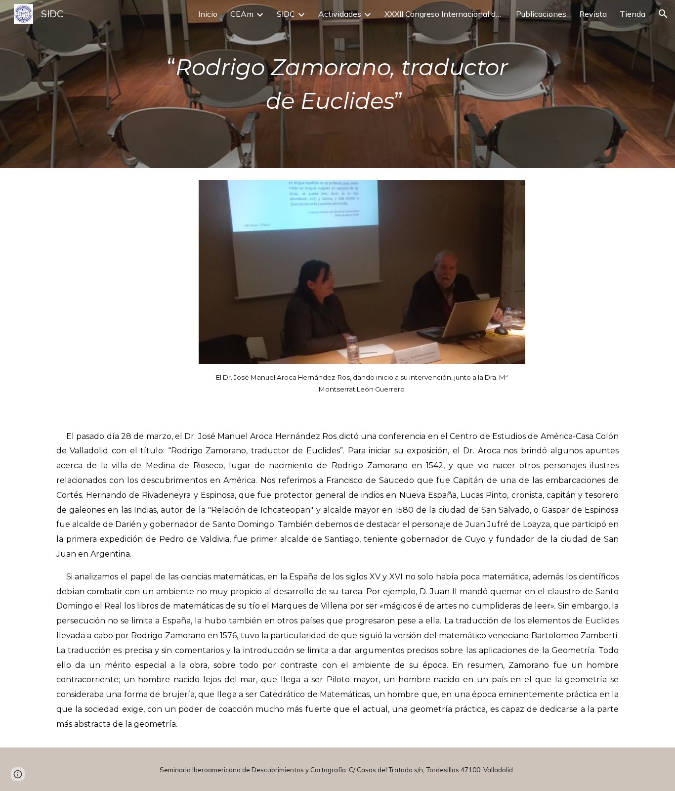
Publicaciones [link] (541, 14)
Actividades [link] (339, 14)
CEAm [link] (241, 14)
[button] (663, 14)
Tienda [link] (632, 14)
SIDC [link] (286, 14)
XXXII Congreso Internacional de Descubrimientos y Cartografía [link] (443, 14)
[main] (337, 84)
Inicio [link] (207, 14)
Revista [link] (593, 14)
